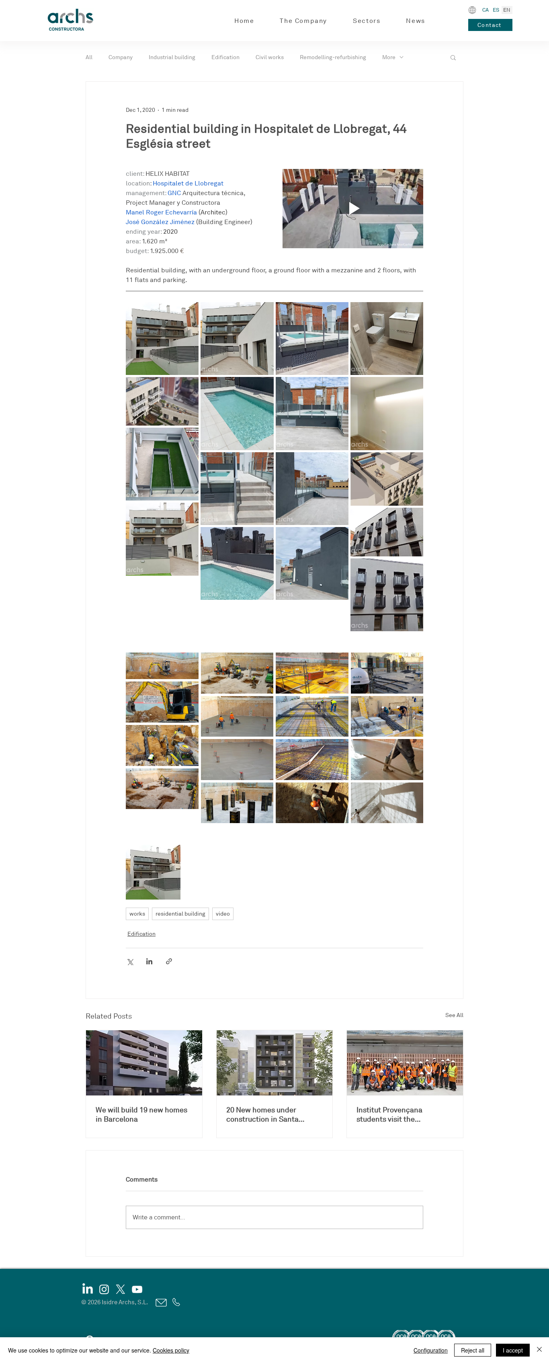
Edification (225, 57)
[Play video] (353, 208)
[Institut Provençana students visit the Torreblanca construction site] (405, 1062)
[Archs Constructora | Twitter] (120, 1289)
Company (121, 57)
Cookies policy (171, 1350)
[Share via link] (169, 961)
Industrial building (172, 57)
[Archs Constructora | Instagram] (104, 1289)
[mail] (161, 1303)
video (223, 913)
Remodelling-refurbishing (333, 57)
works (137, 913)
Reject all (472, 1350)
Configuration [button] (431, 1350)
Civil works (270, 57)
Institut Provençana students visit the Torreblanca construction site (398, 1115)
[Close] (539, 1350)
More (388, 57)
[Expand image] (162, 338)
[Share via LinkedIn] (149, 961)
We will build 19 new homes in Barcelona (141, 1115)
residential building (180, 913)
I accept (513, 1350)
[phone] (176, 1302)
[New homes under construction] (275, 1062)
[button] (303, 21)
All (89, 57)
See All (454, 1015)
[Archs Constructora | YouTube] (137, 1289)
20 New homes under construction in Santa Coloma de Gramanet (262, 1115)
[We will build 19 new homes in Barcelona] (144, 1062)
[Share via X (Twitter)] (129, 961)
